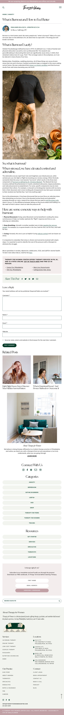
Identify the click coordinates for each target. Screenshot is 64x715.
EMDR (4, 659)
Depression (32, 487)
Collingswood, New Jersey (42, 270)
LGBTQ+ (32, 497)
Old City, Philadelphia (14, 270)
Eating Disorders (32, 492)
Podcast (36, 684)
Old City (43, 642)
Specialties (32, 547)
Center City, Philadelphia (15, 267)
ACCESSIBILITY (53, 710)
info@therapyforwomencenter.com (15, 703)
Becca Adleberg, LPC (20, 30)
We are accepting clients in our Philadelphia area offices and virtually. (32, 1)
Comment (6, 295)
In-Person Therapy (9, 640)
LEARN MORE (32, 456)
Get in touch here (32, 261)
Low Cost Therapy (9, 646)
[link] (59, 601)
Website (5, 331)
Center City (43, 648)
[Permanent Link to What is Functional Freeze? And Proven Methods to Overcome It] (47, 356)
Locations (32, 557)
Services (32, 542)
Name (5, 315)
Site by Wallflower (10, 712)
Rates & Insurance (9, 688)
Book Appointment (40, 675)
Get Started (32, 536)
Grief (32, 507)
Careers (5, 694)
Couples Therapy (8, 649)
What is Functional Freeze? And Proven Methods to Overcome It (46, 387)
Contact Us (37, 678)
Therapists (32, 552)
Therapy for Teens (32, 513)
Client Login (37, 672)
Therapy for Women (32, 518)
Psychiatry (6, 652)
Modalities (6, 684)
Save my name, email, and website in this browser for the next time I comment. (30, 340)
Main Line (44, 655)
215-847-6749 (6, 705)
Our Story (6, 672)
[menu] (60, 7)
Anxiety (32, 482)
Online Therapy (8, 643)
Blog (35, 688)
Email (4, 323)
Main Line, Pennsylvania (42, 267)
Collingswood (44, 662)
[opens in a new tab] (4, 700)
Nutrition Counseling (10, 656)
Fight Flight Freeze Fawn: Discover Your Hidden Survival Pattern (15, 387)
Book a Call (37, 681)
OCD (32, 502)
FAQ (3, 691)
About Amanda (7, 675)
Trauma (32, 523)
